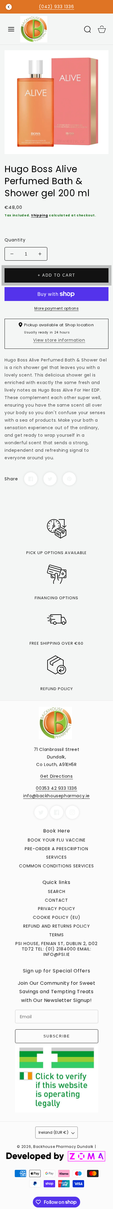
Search (56, 891)
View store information (59, 340)
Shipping (39, 215)
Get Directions (56, 776)
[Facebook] (30, 478)
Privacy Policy (56, 909)
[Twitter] (50, 478)
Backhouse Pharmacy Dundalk (63, 1146)
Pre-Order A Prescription (56, 849)
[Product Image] (56, 102)
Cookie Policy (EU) (56, 917)
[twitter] (41, 812)
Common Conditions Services (56, 866)
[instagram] (72, 812)
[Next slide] (104, 7)
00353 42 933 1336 (56, 788)
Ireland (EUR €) (53, 1132)
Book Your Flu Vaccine (57, 840)
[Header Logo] (49, 29)
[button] (11, 29)
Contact (56, 900)
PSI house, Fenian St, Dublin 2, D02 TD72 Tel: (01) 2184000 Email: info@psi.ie (56, 949)
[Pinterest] (69, 478)
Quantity (15, 240)
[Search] (87, 29)
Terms (56, 935)
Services (56, 857)
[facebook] (56, 812)
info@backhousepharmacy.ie (56, 796)
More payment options (56, 308)
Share (11, 479)
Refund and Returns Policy (56, 926)
